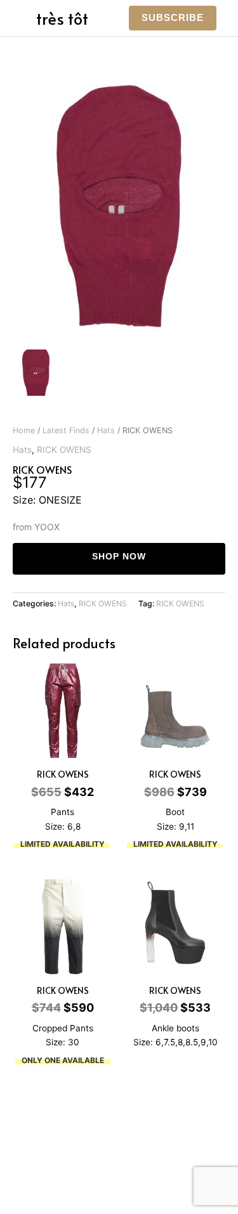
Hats (106, 430)
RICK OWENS (64, 450)
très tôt (62, 18)
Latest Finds (66, 430)
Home (24, 430)
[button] (172, 18)
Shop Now (119, 556)
